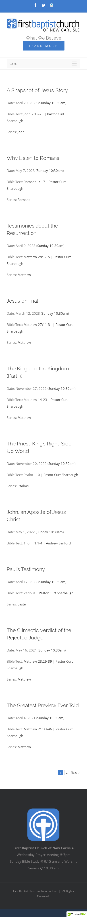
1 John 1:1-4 (33, 543)
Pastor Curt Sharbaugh (61, 474)
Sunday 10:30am (52, 103)
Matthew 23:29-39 (38, 661)
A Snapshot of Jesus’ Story (37, 90)
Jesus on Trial (22, 301)
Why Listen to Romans (33, 158)
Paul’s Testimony (26, 569)
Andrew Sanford (58, 543)
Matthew (24, 274)
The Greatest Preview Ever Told (43, 705)
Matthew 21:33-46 (38, 729)
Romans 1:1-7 (34, 181)
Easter (22, 604)
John (21, 132)
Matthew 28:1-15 (37, 257)
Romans (24, 199)
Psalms (23, 486)
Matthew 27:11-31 (38, 324)
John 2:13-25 (34, 114)
